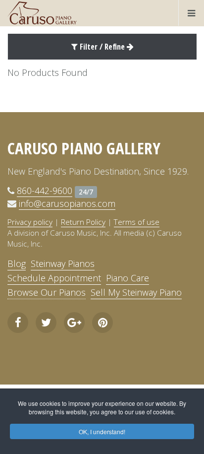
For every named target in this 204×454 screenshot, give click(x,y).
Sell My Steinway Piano (136, 292)
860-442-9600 (44, 190)
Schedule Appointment (54, 278)
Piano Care (127, 278)
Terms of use (136, 222)
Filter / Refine (102, 46)
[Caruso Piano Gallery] (42, 13)
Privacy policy (29, 222)
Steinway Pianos (63, 263)
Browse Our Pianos (46, 292)
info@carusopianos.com (67, 203)
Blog (16, 263)
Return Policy (83, 222)
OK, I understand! (102, 431)
